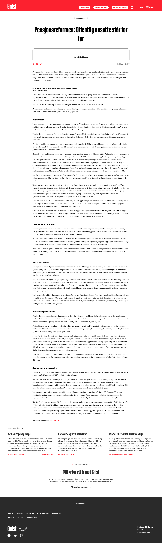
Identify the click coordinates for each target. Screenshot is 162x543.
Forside (10, 513)
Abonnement (101, 7)
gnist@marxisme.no (144, 532)
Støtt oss (84, 7)
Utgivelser (30, 513)
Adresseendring (43, 513)
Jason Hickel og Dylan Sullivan (122, 454)
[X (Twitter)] (15, 536)
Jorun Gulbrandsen (17, 454)
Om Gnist (19, 513)
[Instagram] (21, 536)
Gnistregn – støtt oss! (16, 517)
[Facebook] (9, 536)
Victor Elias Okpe (67, 454)
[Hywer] (12, 6)
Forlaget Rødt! (120, 7)
